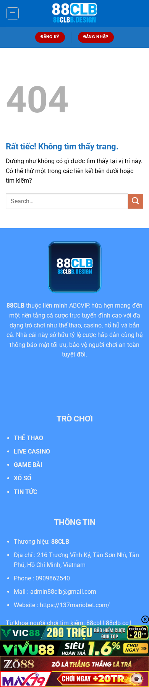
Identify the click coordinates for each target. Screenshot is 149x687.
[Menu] (12, 13)
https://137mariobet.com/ (75, 605)
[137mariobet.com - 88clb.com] (74, 13)
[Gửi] (135, 201)
